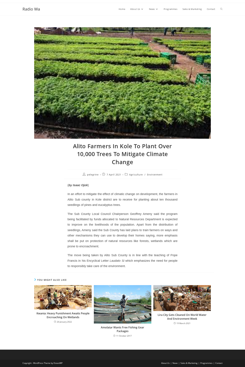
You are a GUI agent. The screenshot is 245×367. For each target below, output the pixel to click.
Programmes (206, 363)
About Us (165, 363)
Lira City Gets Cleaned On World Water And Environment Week (182, 316)
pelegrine (92, 174)
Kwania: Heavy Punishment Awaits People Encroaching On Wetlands (63, 315)
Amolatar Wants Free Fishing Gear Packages (122, 329)
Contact (218, 363)
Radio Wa (31, 9)
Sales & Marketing (189, 363)
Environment (154, 174)
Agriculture (136, 174)
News (175, 363)
